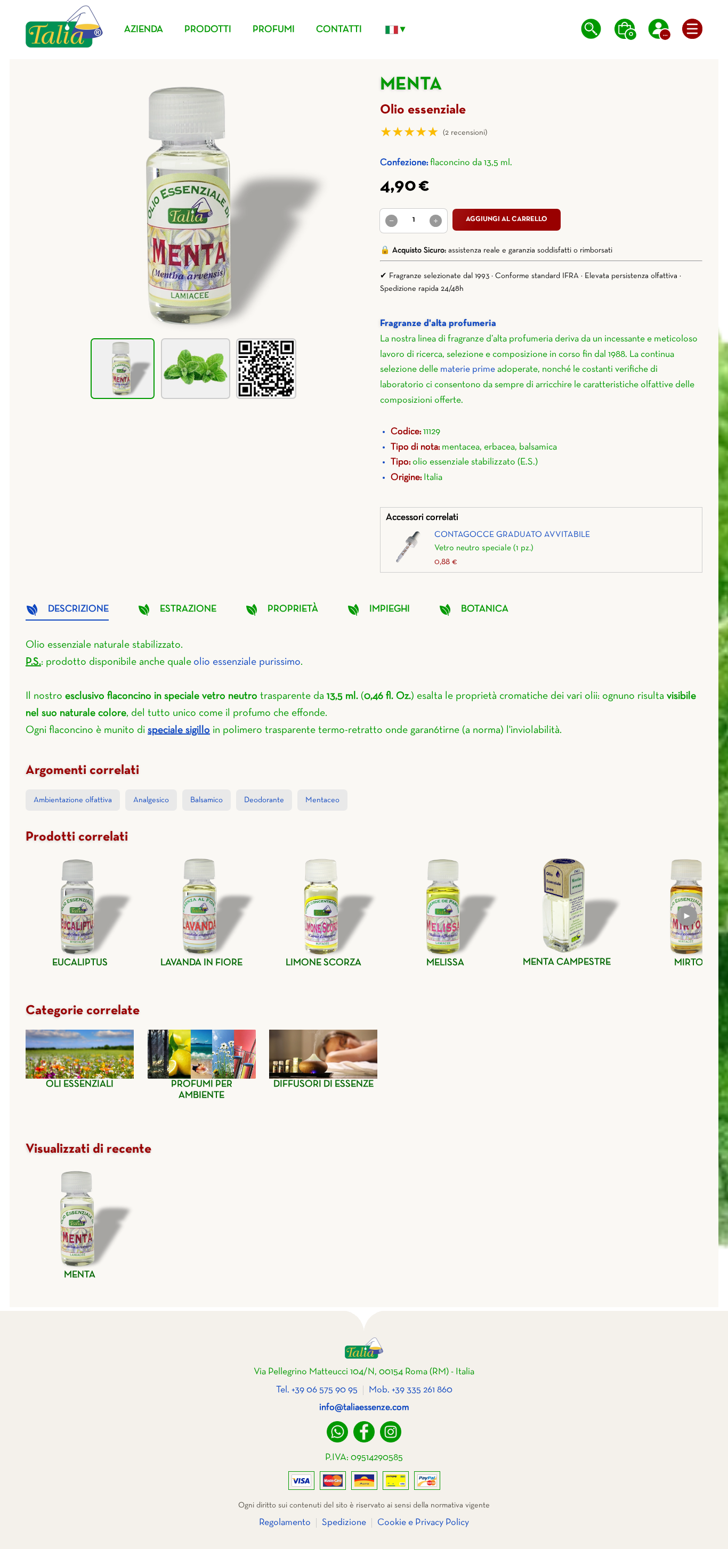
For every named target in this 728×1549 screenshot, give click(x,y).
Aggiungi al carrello (506, 219)
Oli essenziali (80, 1084)
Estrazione (188, 609)
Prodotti (207, 29)
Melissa (445, 962)
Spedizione (344, 1522)
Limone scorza (323, 962)
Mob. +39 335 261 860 (410, 1390)
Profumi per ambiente (201, 1090)
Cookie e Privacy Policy (423, 1522)
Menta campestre (567, 962)
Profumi (274, 29)
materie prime (467, 369)
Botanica (484, 609)
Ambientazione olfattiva (73, 800)
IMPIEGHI (389, 609)
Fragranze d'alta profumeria (438, 323)
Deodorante (264, 800)
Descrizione (78, 609)
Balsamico (206, 800)
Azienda (143, 29)
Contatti (339, 29)
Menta (79, 1274)
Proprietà (293, 609)
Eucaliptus (80, 962)
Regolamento (285, 1522)
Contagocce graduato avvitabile (512, 535)
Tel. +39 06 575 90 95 (317, 1390)
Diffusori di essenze (323, 1084)
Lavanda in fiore (201, 962)
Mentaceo (322, 800)
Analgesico (151, 800)
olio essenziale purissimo (247, 662)
